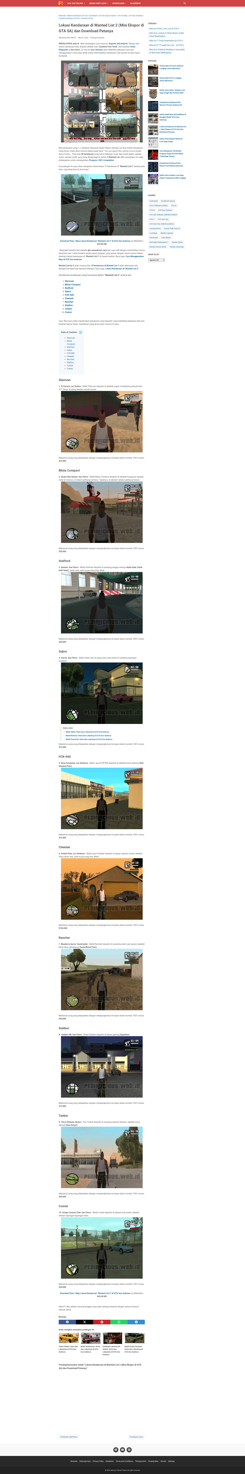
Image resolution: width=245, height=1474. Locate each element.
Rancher (69, 301)
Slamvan (69, 281)
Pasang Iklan (153, 1461)
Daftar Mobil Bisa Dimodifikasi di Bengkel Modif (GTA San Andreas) (173, 117)
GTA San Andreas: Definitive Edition (163, 215)
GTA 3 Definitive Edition (159, 206)
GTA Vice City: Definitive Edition (162, 224)
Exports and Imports (118, 43)
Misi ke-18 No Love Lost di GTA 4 (164, 28)
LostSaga (153, 233)
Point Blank (165, 238)
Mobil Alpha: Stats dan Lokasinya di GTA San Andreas (87, 732)
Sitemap (171, 1461)
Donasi (163, 1461)
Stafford (69, 288)
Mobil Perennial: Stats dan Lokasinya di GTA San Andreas (89, 739)
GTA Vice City (163, 219)
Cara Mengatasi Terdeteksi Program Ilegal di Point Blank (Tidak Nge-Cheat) (171, 153)
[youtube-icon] (122, 1449)
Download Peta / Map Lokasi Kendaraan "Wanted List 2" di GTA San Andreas (95, 241)
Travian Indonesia (177, 247)
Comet (68, 312)
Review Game (118, 3)
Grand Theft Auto (97, 3)
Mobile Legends (167, 233)
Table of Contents (69, 332)
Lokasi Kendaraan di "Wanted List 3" (122, 268)
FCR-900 (69, 295)
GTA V (152, 219)
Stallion (69, 305)
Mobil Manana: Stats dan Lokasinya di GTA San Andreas (88, 736)
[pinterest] (101, 1322)
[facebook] (67, 1322)
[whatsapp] (119, 1322)
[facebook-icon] (115, 1449)
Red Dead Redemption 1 (159, 242)
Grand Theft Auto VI (172, 228)
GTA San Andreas (165, 210)
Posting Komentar (97, 38)
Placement (135, 3)
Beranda (74, 1461)
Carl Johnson (97, 50)
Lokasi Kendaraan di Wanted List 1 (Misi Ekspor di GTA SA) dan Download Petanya (173, 129)
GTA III (173, 206)
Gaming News (155, 228)
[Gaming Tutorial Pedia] (61, 3)
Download (154, 201)
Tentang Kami (140, 1461)
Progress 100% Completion (101, 160)
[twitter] (84, 1322)
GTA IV (152, 210)
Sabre (69, 350)
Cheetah (69, 298)
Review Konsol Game (158, 247)
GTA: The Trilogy (75, 3)
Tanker (68, 308)
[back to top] (239, 1468)
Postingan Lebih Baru (68, 1437)
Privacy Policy (98, 1461)
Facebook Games (168, 201)
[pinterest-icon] (129, 1449)
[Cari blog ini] (184, 3)
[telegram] (136, 1322)
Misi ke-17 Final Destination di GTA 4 (166, 40)
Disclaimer (110, 1461)
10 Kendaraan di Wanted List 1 (105, 265)
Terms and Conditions (124, 1461)
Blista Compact (73, 284)
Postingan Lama (136, 1437)
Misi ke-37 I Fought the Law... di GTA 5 (166, 45)
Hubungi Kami (85, 1461)
